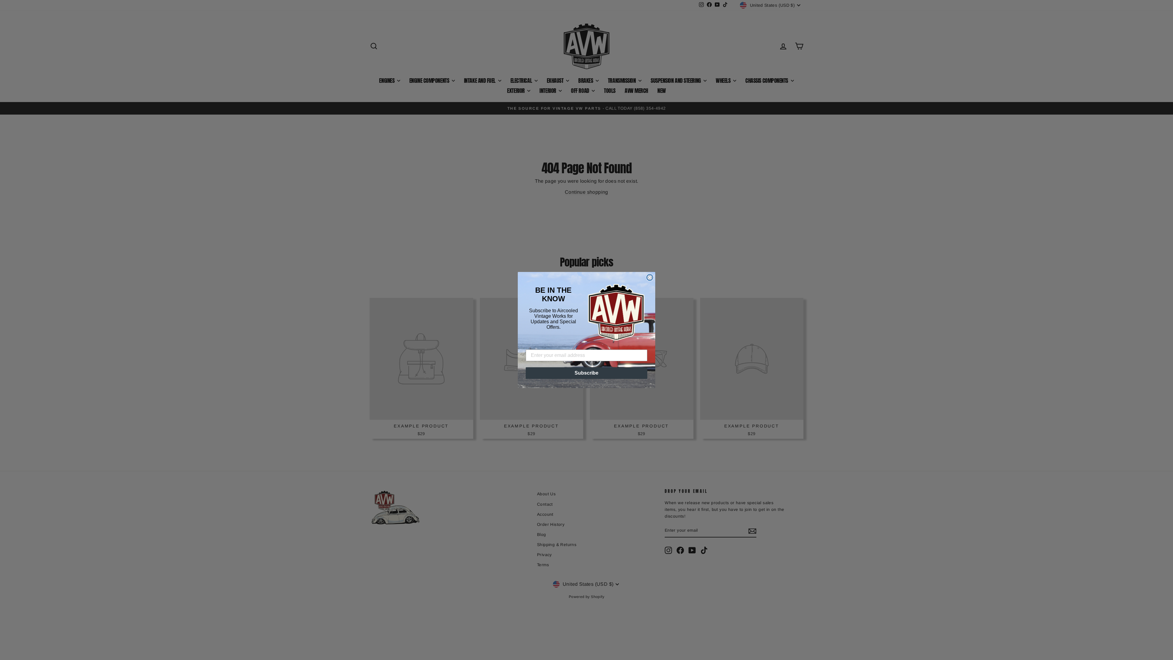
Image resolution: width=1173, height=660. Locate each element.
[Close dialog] (650, 277)
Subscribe (586, 373)
